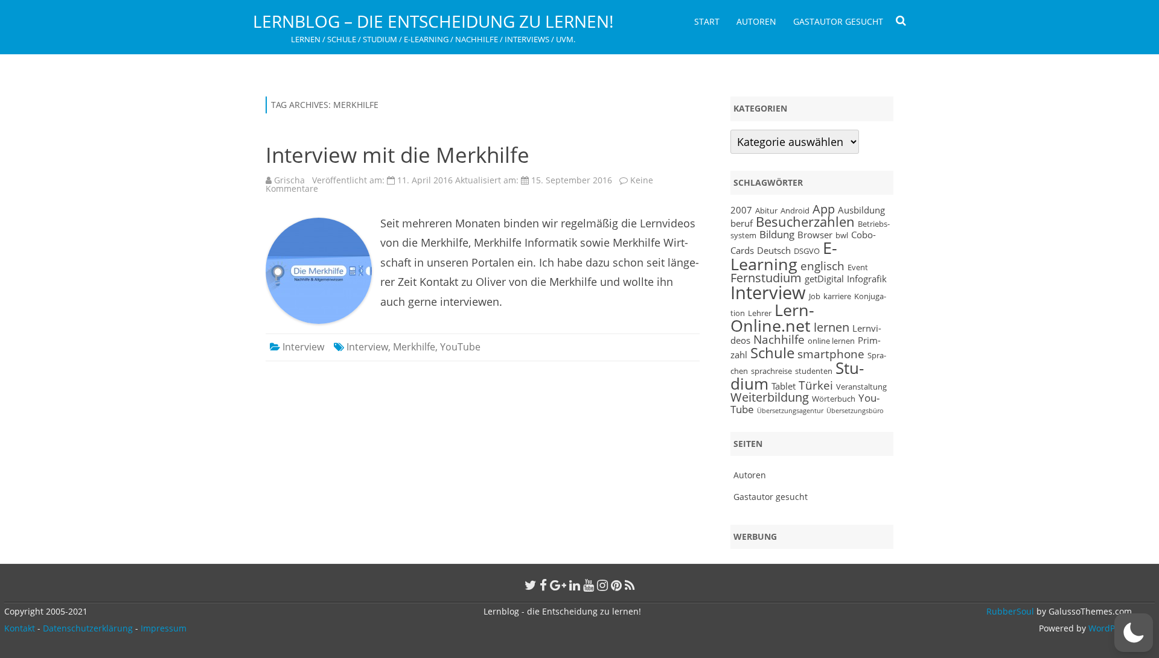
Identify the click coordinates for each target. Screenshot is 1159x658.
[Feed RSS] (630, 585)
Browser (814, 234)
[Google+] (558, 585)
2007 (741, 210)
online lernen (831, 340)
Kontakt (19, 628)
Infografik (867, 278)
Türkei (816, 385)
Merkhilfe (414, 346)
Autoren (756, 21)
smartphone (830, 353)
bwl (841, 235)
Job (814, 296)
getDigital (824, 278)
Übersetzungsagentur (790, 411)
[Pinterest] (616, 585)
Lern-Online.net (772, 318)
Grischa (289, 180)
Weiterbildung (769, 397)
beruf (741, 223)
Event (858, 267)
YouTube (460, 346)
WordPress (1109, 628)
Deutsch (774, 250)
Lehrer (759, 313)
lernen (831, 327)
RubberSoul (1010, 611)
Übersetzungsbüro (855, 411)
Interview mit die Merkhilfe (397, 155)
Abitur (766, 210)
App (824, 209)
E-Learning (783, 256)
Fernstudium (766, 278)
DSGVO (807, 250)
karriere (837, 296)
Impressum (164, 628)
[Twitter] (531, 585)
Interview (303, 346)
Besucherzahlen (805, 221)
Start (707, 21)
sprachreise (771, 370)
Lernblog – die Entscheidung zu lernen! (433, 21)
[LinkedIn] (574, 585)
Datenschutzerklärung (88, 628)
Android (795, 210)
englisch (822, 265)
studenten (813, 370)
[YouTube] (588, 585)
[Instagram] (602, 585)
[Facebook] (543, 585)
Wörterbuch (833, 398)
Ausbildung (861, 210)
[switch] (1133, 632)
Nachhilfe (779, 339)
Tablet (783, 386)
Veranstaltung (861, 386)
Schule (772, 352)
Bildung (776, 234)
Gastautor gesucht (838, 21)
